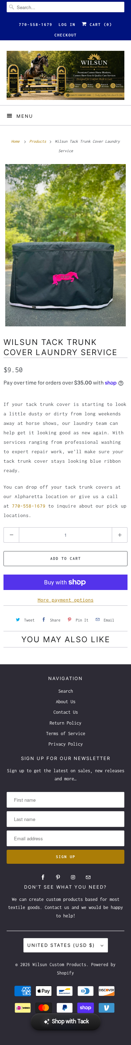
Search (65, 691)
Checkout (65, 35)
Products (38, 141)
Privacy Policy (66, 744)
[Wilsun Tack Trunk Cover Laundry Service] (65, 245)
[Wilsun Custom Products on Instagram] (73, 877)
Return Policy (65, 723)
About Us (65, 701)
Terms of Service (65, 733)
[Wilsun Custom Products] (65, 75)
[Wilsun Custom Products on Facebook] (43, 877)
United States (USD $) (62, 945)
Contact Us (65, 712)
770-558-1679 (35, 24)
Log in (67, 24)
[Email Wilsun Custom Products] (88, 877)
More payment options (66, 600)
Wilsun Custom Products (59, 964)
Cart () (99, 24)
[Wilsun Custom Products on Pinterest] (58, 877)
